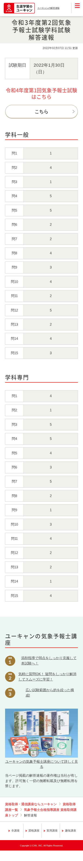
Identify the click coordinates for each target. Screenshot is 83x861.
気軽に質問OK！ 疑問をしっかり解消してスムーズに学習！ (47, 676)
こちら (41, 111)
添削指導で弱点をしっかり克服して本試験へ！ (49, 660)
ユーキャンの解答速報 (48, 8)
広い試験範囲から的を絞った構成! (50, 692)
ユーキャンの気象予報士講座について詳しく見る (41, 764)
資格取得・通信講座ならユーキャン (31, 804)
